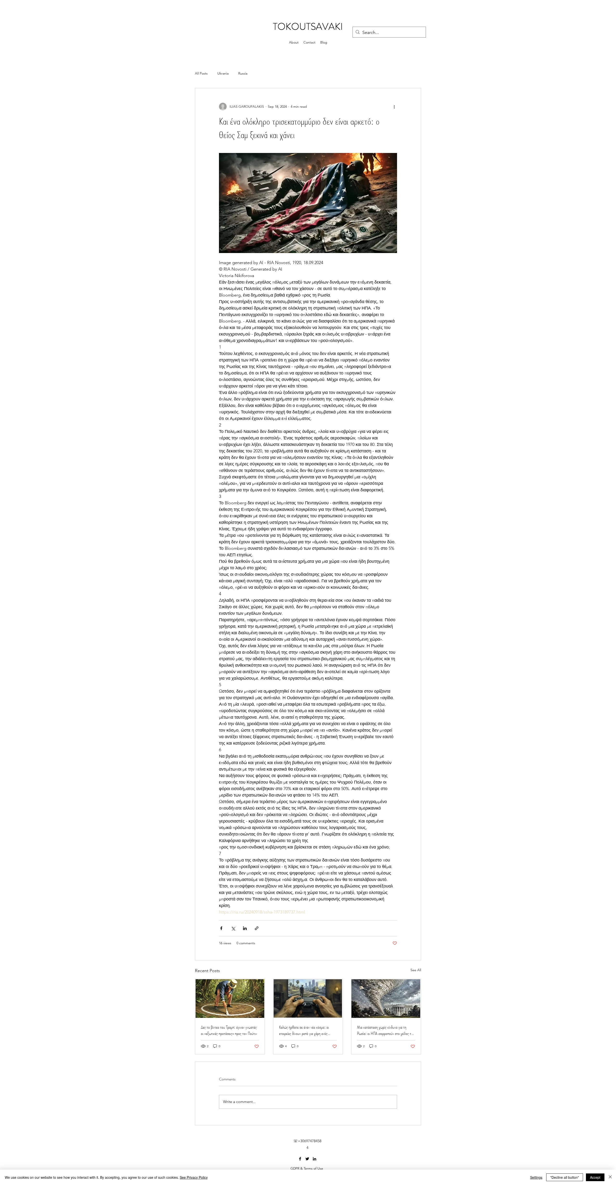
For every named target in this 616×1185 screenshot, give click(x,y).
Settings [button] (536, 1177)
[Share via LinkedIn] (245, 928)
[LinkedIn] (314, 1158)
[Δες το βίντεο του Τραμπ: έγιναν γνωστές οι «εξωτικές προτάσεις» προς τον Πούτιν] (230, 998)
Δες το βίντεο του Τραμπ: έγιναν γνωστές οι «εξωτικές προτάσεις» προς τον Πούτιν (229, 1030)
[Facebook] (300, 1158)
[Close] (610, 1177)
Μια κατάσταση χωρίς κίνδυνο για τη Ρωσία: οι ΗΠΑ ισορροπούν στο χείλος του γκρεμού (386, 1030)
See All (416, 970)
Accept (595, 1177)
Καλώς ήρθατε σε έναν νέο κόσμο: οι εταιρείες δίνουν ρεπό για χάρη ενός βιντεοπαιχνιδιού (304, 1030)
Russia (242, 73)
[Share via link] (256, 928)
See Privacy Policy (194, 1177)
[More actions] (394, 106)
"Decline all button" (564, 1177)
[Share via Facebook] (221, 928)
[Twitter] (307, 1158)
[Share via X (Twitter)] (233, 928)
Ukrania (223, 73)
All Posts (201, 73)
